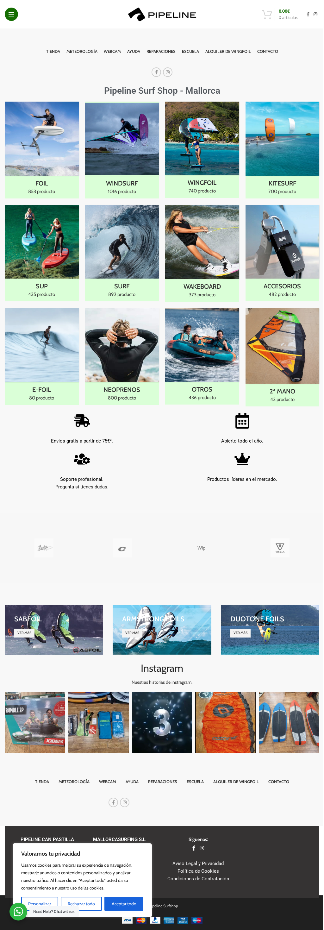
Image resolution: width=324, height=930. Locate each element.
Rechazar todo (81, 904)
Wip (201, 548)
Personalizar (39, 904)
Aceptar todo (124, 904)
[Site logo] (162, 14)
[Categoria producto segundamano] (283, 357)
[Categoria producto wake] (202, 253)
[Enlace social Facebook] (308, 14)
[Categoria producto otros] (202, 356)
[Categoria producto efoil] (42, 356)
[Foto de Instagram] (35, 722)
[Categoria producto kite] (283, 150)
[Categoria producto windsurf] (122, 150)
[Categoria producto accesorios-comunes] (283, 253)
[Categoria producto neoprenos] (122, 356)
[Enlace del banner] (54, 630)
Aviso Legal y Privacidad (198, 863)
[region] (82, 880)
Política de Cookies (198, 871)
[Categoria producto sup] (42, 253)
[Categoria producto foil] (42, 150)
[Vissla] (279, 548)
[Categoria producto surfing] (122, 253)
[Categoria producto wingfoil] (202, 150)
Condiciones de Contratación (198, 879)
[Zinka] (44, 548)
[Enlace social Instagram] (315, 14)
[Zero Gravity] (123, 548)
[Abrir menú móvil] (11, 14)
